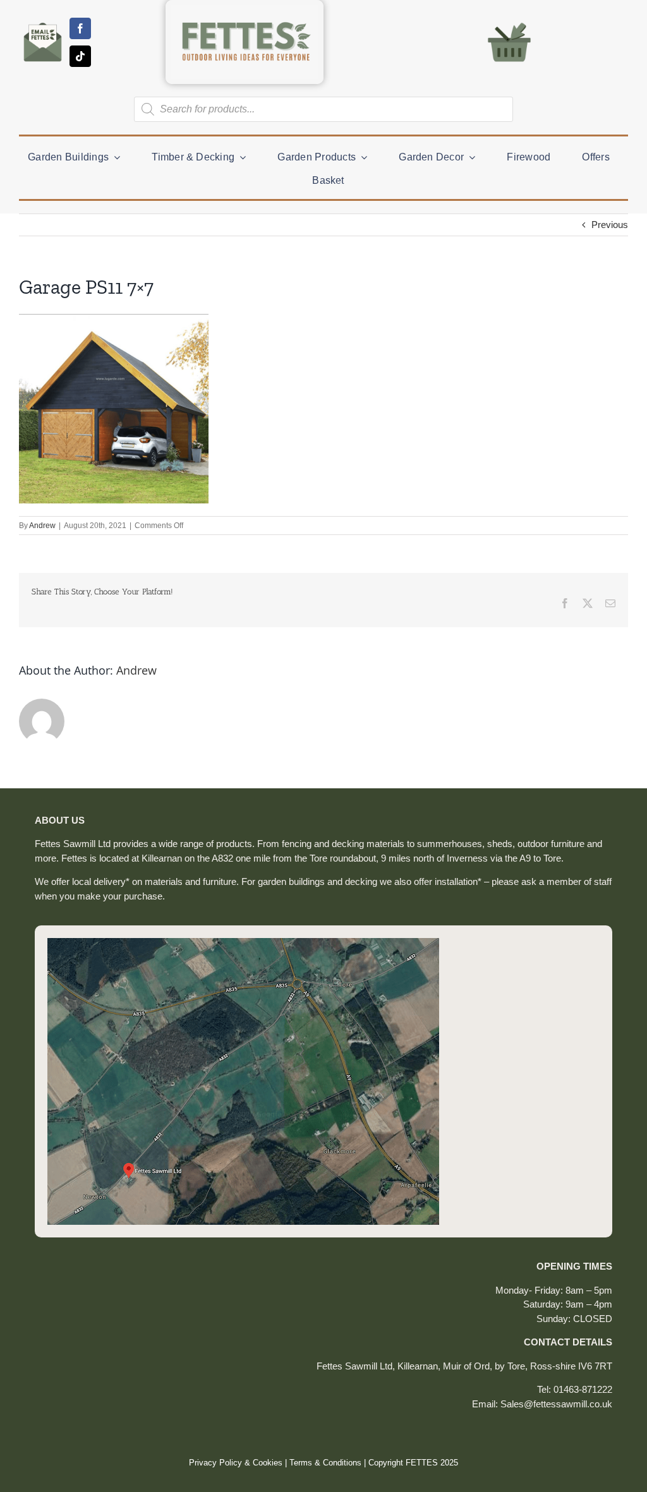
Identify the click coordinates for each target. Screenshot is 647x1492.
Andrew (42, 525)
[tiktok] (80, 56)
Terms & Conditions (325, 1462)
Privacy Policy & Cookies (235, 1462)
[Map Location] (243, 942)
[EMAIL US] (42, 22)
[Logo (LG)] (244, 9)
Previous (609, 224)
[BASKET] (509, 21)
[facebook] (80, 28)
